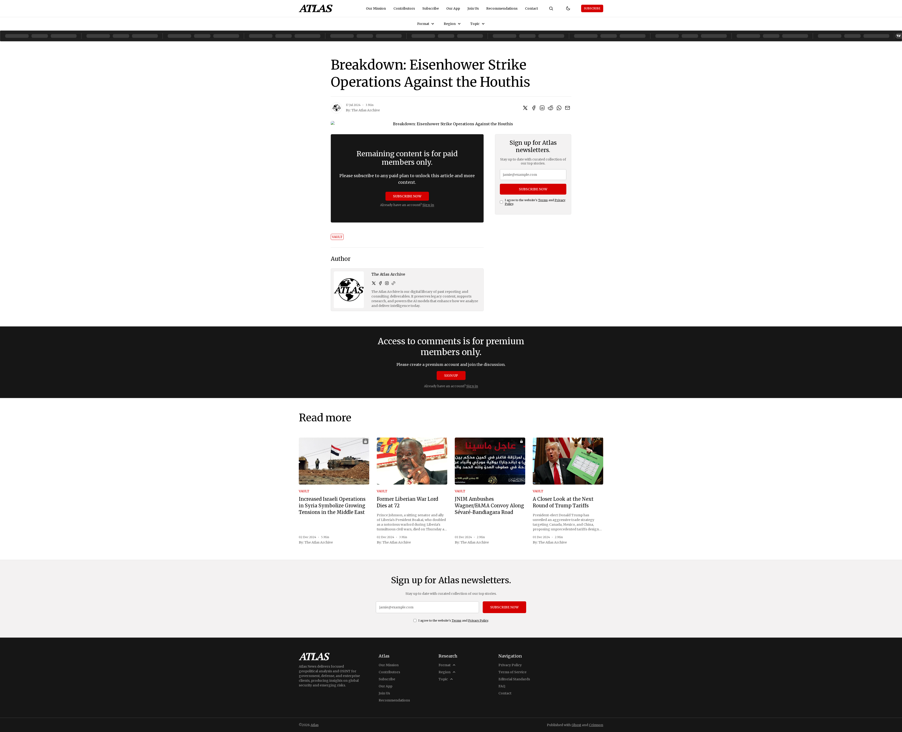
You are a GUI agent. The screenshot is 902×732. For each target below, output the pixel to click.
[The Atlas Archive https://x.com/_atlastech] (373, 283)
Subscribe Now (407, 196)
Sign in (428, 205)
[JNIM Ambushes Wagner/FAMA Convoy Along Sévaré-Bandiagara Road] (490, 461)
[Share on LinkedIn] (542, 108)
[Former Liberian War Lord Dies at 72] (412, 461)
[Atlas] (316, 8)
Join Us (473, 8)
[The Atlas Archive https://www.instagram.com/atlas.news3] (387, 283)
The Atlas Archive (365, 110)
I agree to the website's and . (535, 202)
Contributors (404, 8)
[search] (551, 8)
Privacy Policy (478, 620)
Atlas (315, 725)
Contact (531, 8)
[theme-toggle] (568, 8)
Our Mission (376, 8)
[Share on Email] (567, 108)
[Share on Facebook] (533, 108)
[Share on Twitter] (525, 108)
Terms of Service (512, 672)
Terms (543, 200)
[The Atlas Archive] (336, 108)
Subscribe (430, 8)
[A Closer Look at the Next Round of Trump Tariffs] (568, 461)
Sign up (451, 375)
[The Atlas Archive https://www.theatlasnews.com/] (393, 283)
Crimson (596, 725)
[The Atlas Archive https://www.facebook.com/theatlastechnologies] (380, 283)
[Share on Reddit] (550, 108)
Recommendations (501, 8)
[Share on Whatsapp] (559, 108)
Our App (453, 8)
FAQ (501, 686)
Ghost (576, 725)
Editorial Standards (514, 679)
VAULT (337, 237)
